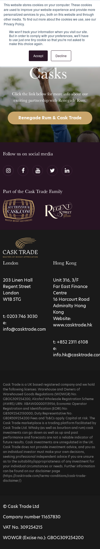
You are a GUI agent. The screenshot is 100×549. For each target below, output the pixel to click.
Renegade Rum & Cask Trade (50, 118)
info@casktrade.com (24, 329)
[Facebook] (23, 170)
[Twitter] (52, 170)
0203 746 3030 (22, 316)
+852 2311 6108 (72, 342)
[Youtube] (37, 170)
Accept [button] (38, 55)
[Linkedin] (67, 170)
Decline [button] (61, 55)
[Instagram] (8, 170)
